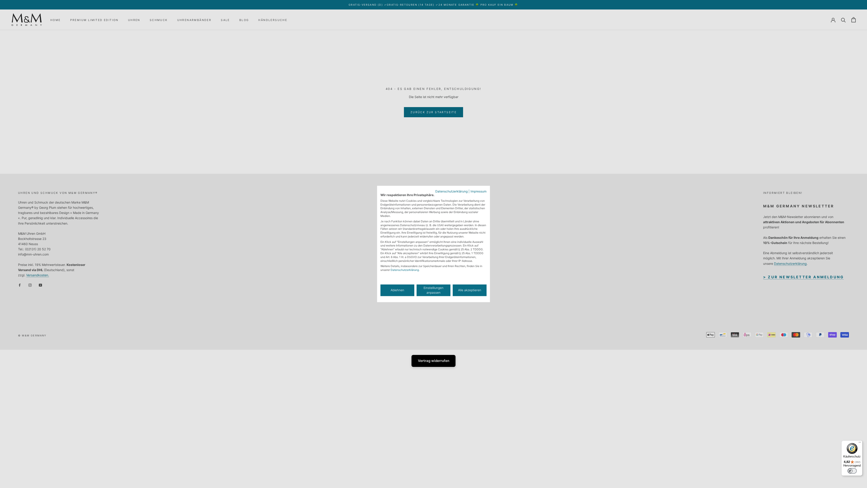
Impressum (479, 191)
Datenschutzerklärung (451, 191)
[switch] (852, 471)
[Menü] (859, 443)
